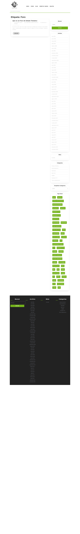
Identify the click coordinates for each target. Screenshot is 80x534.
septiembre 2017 (55, 125)
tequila (54, 287)
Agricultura (60, 197)
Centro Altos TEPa (56, 229)
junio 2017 (54, 132)
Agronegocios (55, 208)
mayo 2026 (54, 41)
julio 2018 (54, 101)
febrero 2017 (54, 142)
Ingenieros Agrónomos (57, 255)
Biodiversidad (63, 222)
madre (62, 265)
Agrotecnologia (56, 222)
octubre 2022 (54, 79)
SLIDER (53, 175)
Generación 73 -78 (60, 247)
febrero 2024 (54, 72)
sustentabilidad (61, 283)
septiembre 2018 (55, 96)
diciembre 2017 (55, 118)
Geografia (55, 251)
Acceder (53, 157)
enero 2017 (54, 144)
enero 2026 (54, 48)
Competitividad (56, 233)
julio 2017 (54, 130)
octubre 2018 (54, 94)
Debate (62, 233)
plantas (58, 276)
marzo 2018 (32, 354)
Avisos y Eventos (63, 302)
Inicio (27, 6)
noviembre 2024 (55, 55)
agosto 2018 (54, 98)
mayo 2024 (33, 325)
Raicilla (54, 280)
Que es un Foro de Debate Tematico (25, 20)
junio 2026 (54, 38)
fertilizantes (55, 240)
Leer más (17, 34)
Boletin (52, 6)
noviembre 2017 (55, 120)
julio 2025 (54, 50)
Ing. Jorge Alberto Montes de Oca (31, 22)
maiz (54, 269)
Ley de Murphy (62, 262)
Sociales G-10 (62, 310)
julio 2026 (54, 36)
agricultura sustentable (57, 204)
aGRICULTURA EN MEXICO (58, 200)
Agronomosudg (56, 218)
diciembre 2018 (55, 91)
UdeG (59, 287)
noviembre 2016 (55, 149)
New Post (54, 173)
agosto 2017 (54, 127)
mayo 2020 (54, 84)
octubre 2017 (32, 363)
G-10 (54, 247)
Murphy (62, 269)
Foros (32, 6)
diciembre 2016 (32, 380)
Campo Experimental (57, 226)
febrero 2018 (54, 113)
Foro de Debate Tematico (58, 244)
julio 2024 (54, 65)
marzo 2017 (54, 139)
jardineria (55, 262)
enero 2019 (54, 89)
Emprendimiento (55, 168)
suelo (54, 283)
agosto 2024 (54, 62)
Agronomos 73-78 (56, 211)
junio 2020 (54, 82)
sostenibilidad (60, 280)
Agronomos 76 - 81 (56, 215)
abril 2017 (54, 137)
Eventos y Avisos (44, 6)
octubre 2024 (32, 317)
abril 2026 (54, 43)
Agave (54, 197)
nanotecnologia (56, 273)
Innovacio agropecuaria (57, 258)
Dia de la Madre (56, 237)
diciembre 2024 (55, 53)
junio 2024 (54, 67)
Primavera (64, 276)
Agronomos (15, 10)
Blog (36, 6)
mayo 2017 (33, 371)
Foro (61, 240)
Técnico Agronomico (56, 180)
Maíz (58, 269)
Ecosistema (64, 237)
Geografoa (61, 251)
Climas (64, 229)
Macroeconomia (56, 265)
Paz (53, 276)
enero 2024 (54, 74)
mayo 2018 (54, 106)
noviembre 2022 (55, 77)
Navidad (62, 273)
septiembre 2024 (55, 60)
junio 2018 (54, 103)
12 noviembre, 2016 (18, 22)
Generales (54, 170)
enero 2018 (54, 115)
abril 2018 (54, 108)
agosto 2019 (54, 86)
